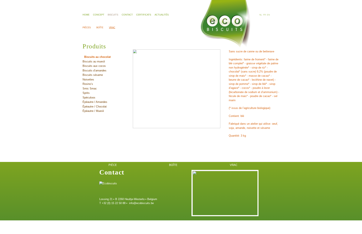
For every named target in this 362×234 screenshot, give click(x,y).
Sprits (86, 92)
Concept (98, 14)
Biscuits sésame (93, 74)
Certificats (143, 14)
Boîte (99, 27)
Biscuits (113, 14)
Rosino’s (88, 83)
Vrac (112, 27)
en (268, 15)
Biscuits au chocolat (97, 56)
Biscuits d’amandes (94, 70)
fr (264, 15)
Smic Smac (90, 88)
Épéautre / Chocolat (95, 106)
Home (86, 14)
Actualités (162, 14)
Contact (127, 14)
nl (260, 15)
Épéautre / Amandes (95, 101)
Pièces (87, 27)
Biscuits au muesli (94, 61)
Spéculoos (89, 97)
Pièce (113, 165)
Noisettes (88, 79)
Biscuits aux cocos (94, 65)
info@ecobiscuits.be (141, 203)
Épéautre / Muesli (93, 110)
